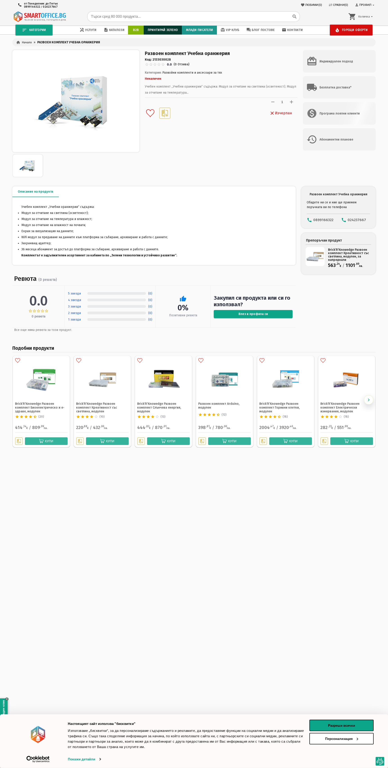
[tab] (35, 191)
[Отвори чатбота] (380, 761)
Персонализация (339, 738)
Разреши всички (341, 725)
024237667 (50, 6)
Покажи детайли (81, 759)
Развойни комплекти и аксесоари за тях (192, 73)
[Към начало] (39, 16)
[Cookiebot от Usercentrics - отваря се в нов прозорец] (38, 759)
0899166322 (32, 6)
